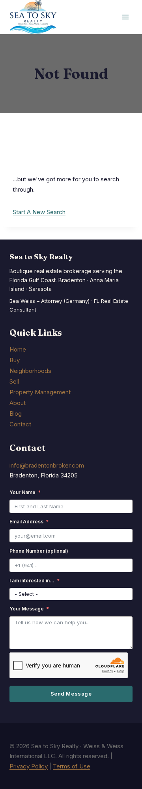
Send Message (71, 693)
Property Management (40, 392)
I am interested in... (31, 581)
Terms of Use (71, 766)
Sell (14, 381)
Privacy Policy (28, 766)
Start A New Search (39, 212)
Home (17, 349)
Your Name (22, 492)
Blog (15, 413)
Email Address (26, 522)
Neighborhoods (30, 371)
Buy (14, 360)
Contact (20, 424)
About (17, 403)
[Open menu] (125, 17)
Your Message (26, 609)
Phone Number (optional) (38, 551)
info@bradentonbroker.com (46, 465)
